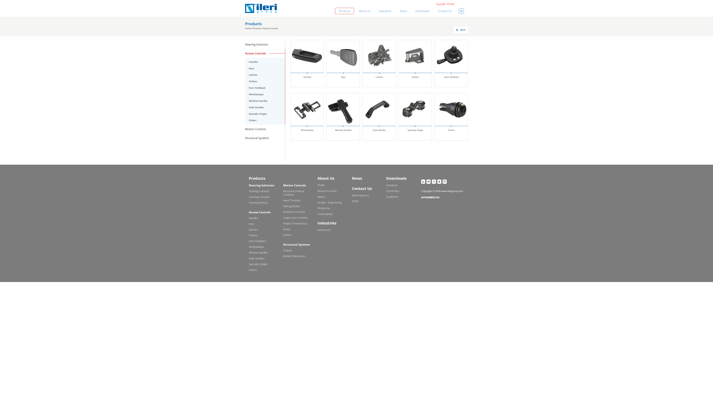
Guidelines (392, 196)
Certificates (392, 191)
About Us (364, 11)
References (324, 230)
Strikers (253, 81)
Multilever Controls (294, 212)
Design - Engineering (329, 202)
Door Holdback (257, 87)
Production (324, 208)
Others (252, 120)
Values (321, 196)
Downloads (422, 11)
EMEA (355, 201)
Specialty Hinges (258, 113)
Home (248, 28)
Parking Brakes (291, 206)
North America (360, 195)
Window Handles (258, 100)
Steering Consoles (259, 197)
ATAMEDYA (430, 198)
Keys (251, 68)
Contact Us (445, 11)
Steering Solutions (261, 185)
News (403, 11)
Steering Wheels (258, 202)
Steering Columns (259, 191)
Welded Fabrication (294, 256)
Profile (321, 185)
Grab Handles (256, 107)
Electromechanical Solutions (293, 192)
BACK (462, 29)
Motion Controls (294, 185)
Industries (385, 11)
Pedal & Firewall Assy (295, 223)
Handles (253, 61)
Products (344, 11)
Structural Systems (296, 244)
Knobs (286, 229)
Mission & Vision (327, 191)
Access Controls (270, 28)
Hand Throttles (291, 200)
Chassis (287, 250)
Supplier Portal (445, 4)
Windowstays (256, 94)
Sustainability (325, 214)
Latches (253, 74)
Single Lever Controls (295, 217)
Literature (392, 185)
